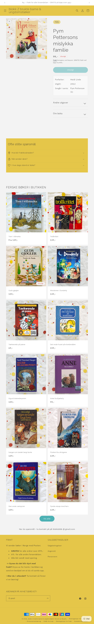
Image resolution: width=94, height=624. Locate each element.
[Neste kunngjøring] (89, 2)
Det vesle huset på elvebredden (63, 344)
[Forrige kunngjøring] (4, 2)
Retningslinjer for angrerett (78, 619)
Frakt (55, 60)
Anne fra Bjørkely (57, 398)
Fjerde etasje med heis (59, 506)
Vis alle (47, 518)
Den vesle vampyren (17, 506)
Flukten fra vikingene (58, 452)
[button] (5, 10)
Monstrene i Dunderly (58, 290)
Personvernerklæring (34, 621)
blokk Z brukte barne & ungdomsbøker (41, 619)
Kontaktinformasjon (81, 621)
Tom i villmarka (15, 236)
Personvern (52, 556)
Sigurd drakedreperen (17, 398)
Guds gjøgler (14, 290)
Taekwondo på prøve (17, 344)
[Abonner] (47, 598)
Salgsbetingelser (55, 545)
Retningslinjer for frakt (64, 621)
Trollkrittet (54, 236)
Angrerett (52, 551)
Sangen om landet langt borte (20, 452)
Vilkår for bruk (49, 621)
